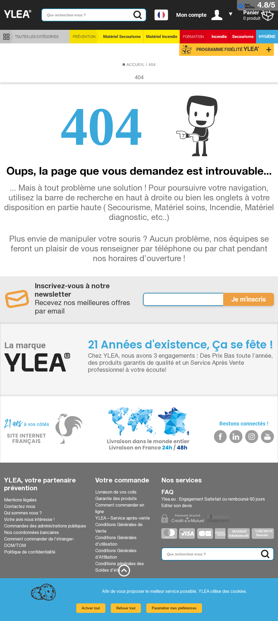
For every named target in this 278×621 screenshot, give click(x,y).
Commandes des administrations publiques (45, 526)
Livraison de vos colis (116, 493)
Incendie (219, 36)
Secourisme (243, 36)
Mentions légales (20, 500)
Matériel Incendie (161, 36)
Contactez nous (19, 507)
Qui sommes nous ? (23, 513)
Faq (167, 493)
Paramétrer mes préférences (174, 608)
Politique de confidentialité (29, 552)
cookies (238, 592)
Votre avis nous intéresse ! (29, 520)
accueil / (137, 64)
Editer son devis (176, 506)
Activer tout (91, 608)
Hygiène (267, 36)
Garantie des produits (116, 499)
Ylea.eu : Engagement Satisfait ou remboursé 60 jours (213, 500)
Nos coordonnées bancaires (31, 533)
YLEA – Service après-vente (122, 519)
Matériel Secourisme (122, 36)
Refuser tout (125, 608)
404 (152, 64)
